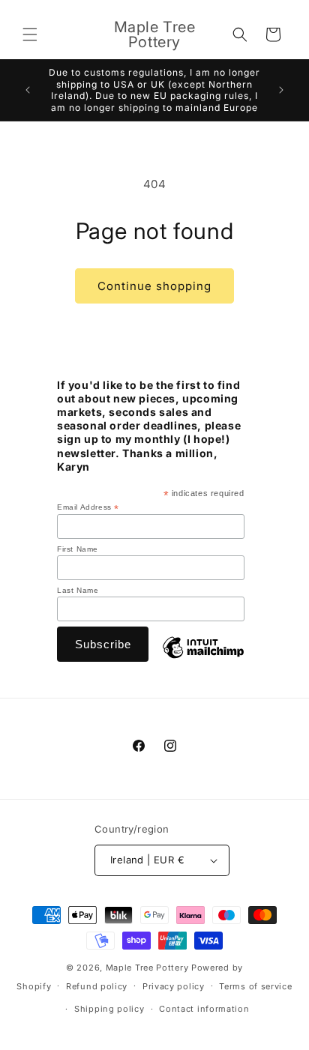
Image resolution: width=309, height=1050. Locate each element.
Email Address (88, 507)
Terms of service (255, 986)
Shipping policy (109, 1009)
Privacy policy (173, 986)
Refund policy (97, 986)
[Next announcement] (281, 89)
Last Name (77, 590)
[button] (30, 34)
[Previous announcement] (27, 89)
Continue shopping (155, 286)
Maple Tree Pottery (147, 967)
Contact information (204, 1009)
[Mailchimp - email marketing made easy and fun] (203, 660)
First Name (77, 549)
